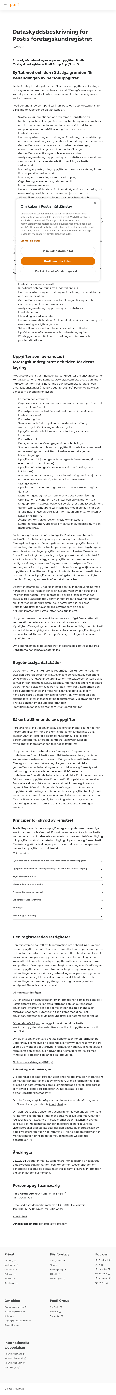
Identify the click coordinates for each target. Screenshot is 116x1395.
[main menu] (5, 5)
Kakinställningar (12, 1325)
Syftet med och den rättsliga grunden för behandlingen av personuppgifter (49, 861)
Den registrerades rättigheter (27, 900)
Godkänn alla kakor (58, 261)
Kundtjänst (20, 1216)
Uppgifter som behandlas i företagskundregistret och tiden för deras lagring (50, 869)
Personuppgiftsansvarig (24, 915)
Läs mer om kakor (30, 240)
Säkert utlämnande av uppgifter (28, 884)
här (35, 515)
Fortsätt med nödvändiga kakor (58, 271)
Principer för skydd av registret (28, 892)
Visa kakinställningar (58, 251)
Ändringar (17, 908)
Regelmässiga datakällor (24, 876)
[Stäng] (95, 203)
